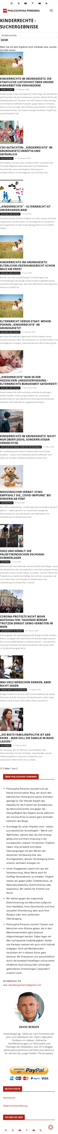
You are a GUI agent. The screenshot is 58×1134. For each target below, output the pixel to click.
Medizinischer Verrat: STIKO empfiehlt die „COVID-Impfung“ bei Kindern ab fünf (25, 495)
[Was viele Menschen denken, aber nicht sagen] (29, 667)
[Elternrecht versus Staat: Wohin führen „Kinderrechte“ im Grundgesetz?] (29, 306)
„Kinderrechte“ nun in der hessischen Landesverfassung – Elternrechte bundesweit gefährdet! (28, 380)
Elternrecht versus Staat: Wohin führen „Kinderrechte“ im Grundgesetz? (25, 324)
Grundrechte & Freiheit (12, 631)
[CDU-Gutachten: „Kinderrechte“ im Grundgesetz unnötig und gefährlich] (29, 132)
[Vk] (39, 3)
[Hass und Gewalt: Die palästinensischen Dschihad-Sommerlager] (29, 535)
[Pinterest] (32, 3)
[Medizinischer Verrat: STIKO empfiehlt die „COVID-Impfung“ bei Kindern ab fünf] (29, 476)
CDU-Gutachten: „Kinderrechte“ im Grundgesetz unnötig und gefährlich (26, 151)
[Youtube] (25, 3)
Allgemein (5, 745)
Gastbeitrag (7, 503)
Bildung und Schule (10, 214)
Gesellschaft (7, 89)
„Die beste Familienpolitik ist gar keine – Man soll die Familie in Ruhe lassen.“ (27, 738)
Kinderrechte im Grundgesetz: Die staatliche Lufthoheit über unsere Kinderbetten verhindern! (27, 82)
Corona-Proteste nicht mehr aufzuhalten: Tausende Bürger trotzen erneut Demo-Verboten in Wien (26, 622)
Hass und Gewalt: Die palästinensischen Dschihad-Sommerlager (22, 554)
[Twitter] (18, 3)
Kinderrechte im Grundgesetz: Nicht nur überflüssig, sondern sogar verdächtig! (28, 439)
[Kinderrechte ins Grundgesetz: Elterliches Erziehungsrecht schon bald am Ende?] (29, 247)
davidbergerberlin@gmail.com (24, 984)
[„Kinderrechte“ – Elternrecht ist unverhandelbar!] (29, 191)
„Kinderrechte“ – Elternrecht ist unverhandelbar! (25, 208)
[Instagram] (11, 3)
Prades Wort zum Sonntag (13, 690)
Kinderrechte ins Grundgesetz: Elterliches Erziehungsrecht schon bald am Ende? (27, 265)
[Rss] (46, 3)
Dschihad (5, 562)
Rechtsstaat (7, 158)
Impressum (9, 1097)
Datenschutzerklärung (15, 1105)
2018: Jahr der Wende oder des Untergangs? (21, 447)
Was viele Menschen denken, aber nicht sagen (25, 683)
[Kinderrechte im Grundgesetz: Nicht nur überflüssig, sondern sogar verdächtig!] (29, 420)
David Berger (29, 1027)
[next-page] (3, 768)
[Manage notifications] (50, 1127)
